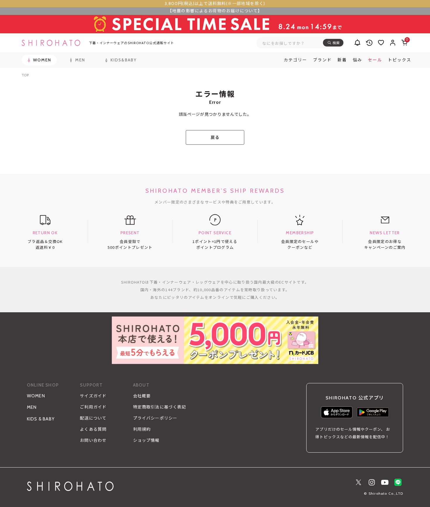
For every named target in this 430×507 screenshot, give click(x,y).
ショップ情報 (146, 440)
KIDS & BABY (41, 419)
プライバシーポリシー (155, 418)
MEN (32, 407)
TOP (25, 75)
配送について (93, 418)
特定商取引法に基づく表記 (159, 407)
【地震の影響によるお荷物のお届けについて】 (215, 10)
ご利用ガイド (93, 407)
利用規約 (142, 429)
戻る (215, 137)
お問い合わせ (93, 440)
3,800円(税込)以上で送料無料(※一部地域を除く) (215, 3)
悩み (357, 60)
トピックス (399, 60)
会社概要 (142, 396)
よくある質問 (93, 429)
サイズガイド (93, 396)
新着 (342, 60)
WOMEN (36, 396)
